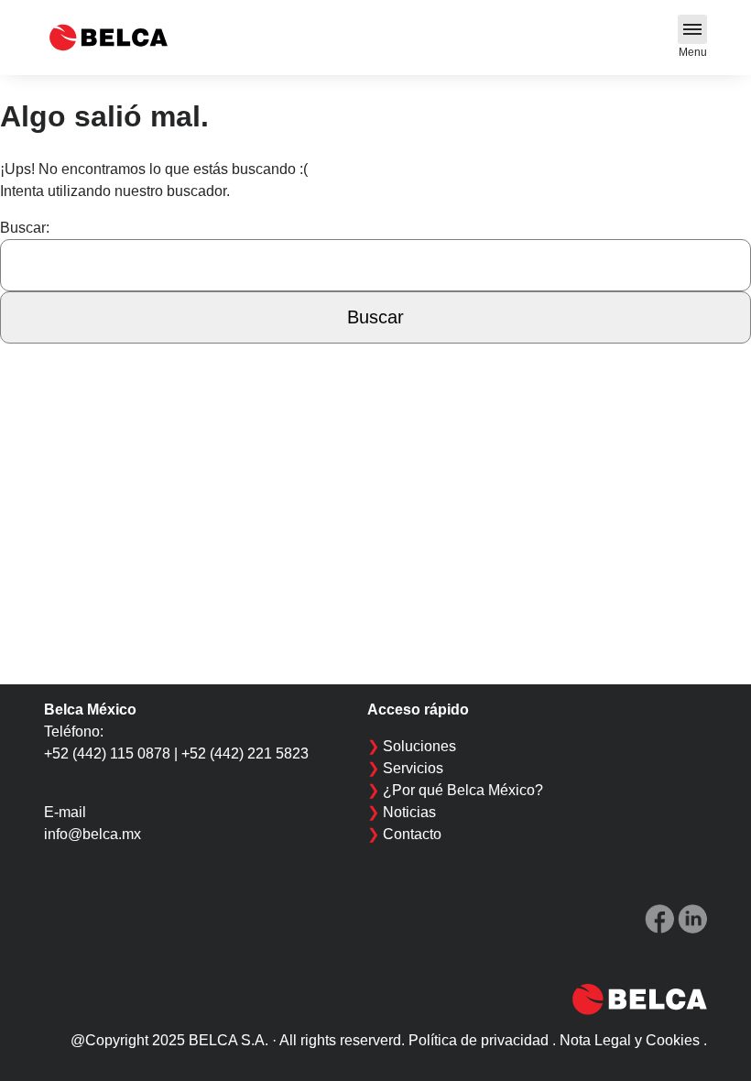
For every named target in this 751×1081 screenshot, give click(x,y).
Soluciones (419, 746)
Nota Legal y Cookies (630, 1040)
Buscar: (24, 227)
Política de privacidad (478, 1040)
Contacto (412, 834)
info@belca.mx (92, 834)
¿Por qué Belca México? (463, 790)
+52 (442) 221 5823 (245, 753)
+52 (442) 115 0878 (107, 753)
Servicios (413, 768)
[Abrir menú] (692, 29)
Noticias (409, 812)
